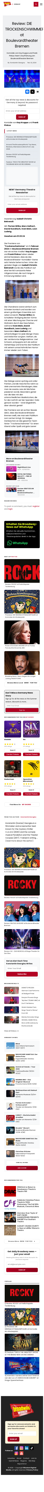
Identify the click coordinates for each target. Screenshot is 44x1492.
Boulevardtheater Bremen (19, 459)
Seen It (12, 750)
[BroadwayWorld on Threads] (16, 1453)
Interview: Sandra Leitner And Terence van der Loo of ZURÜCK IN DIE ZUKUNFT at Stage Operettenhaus (22, 1377)
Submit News (14, 1461)
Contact (26, 1458)
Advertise (11, 1458)
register (36, 506)
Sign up (22, 1270)
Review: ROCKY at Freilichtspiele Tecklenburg (18, 155)
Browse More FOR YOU (20, 1241)
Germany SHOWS (11, 1037)
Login (30, 4)
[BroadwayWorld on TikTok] (32, 1448)
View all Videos (10, 1031)
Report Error (22, 1464)
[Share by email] (38, 92)
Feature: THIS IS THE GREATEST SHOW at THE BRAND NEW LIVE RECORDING (21, 163)
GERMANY (17, 4)
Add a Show (22, 1168)
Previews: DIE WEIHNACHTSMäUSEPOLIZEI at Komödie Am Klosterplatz (21, 138)
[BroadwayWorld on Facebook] (16, 1448)
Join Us (33, 1458)
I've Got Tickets (12, 754)
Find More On (20, 804)
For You (14, 557)
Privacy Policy (32, 1470)
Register (23, 4)
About (19, 1458)
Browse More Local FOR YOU (22, 683)
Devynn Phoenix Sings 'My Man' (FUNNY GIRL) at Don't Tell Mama (31, 1000)
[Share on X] (32, 92)
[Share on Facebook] (27, 92)
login (10, 509)
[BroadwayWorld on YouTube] (21, 1453)
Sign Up (21, 117)
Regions (24, 1461)
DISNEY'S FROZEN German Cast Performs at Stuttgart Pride (30, 991)
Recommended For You (13, 1180)
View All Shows (22, 1162)
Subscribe (22, 974)
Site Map (32, 1461)
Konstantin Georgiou (28, 817)
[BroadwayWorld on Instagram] (21, 1448)
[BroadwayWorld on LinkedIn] (27, 1448)
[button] (36, 4)
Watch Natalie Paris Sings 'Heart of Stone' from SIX (30, 1010)
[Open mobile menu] (41, 4)
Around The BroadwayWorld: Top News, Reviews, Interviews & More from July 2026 (21, 147)
